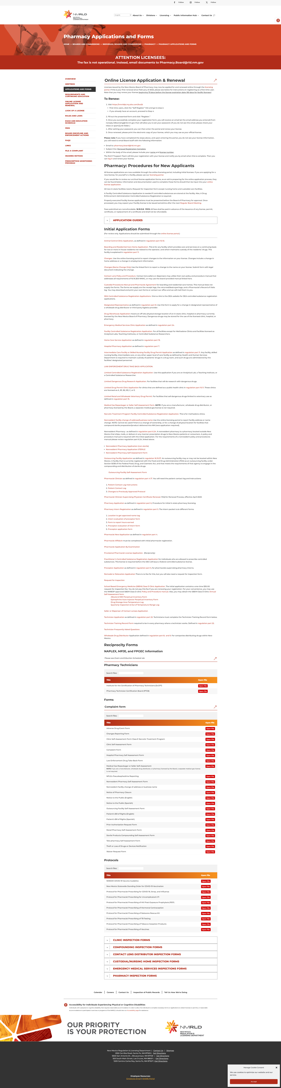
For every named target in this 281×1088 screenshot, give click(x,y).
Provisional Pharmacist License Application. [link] (123, 553)
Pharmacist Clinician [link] (113, 478)
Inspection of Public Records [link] (146, 992)
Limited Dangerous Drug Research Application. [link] (125, 381)
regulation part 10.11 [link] (195, 388)
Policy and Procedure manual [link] (155, 592)
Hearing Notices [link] (74, 156)
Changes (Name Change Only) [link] (117, 267)
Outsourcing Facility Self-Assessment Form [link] (128, 472)
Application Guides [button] (128, 220)
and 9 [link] (168, 636)
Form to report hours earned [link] (121, 522)
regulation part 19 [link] (152, 340)
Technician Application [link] (114, 617)
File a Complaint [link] (74, 151)
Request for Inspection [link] (114, 580)
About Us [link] (137, 15)
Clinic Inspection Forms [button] (131, 940)
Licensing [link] (164, 15)
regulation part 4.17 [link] (143, 478)
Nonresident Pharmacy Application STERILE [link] (126, 449)
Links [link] (68, 146)
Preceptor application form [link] (120, 529)
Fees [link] (67, 128)
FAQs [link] (67, 140)
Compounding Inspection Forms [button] (137, 947)
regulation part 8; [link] (157, 636)
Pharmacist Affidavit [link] (113, 541)
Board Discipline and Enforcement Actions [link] (77, 134)
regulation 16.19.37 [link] (153, 458)
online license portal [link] (170, 234)
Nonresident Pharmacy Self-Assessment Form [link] (126, 453)
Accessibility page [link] (133, 1010)
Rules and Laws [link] (73, 116)
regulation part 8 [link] (148, 305)
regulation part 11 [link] (131, 252)
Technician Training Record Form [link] (119, 623)
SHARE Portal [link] (148, 1079)
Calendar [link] (98, 992)
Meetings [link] (70, 84)
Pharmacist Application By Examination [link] (122, 547)
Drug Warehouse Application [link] (117, 314)
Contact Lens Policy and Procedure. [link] (120, 276)
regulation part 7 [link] (151, 346)
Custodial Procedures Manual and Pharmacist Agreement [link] (130, 285)
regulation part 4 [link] (149, 535)
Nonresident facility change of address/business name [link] (128, 420)
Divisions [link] (150, 15)
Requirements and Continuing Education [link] (77, 95)
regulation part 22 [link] (145, 617)
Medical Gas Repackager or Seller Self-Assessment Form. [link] (129, 405)
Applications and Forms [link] (78, 89)
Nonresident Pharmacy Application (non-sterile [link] (127, 446)
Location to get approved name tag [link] (124, 516)
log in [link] (110, 159)
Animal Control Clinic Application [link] (118, 241)
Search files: (111, 673)
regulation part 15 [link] (121, 399)
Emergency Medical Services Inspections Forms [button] (150, 968)
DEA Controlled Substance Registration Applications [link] (127, 296)
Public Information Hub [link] (185, 15)
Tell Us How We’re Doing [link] (175, 992)
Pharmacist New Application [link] (117, 535)
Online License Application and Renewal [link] (74, 104)
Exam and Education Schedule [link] (76, 122)
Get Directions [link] (159, 1053)
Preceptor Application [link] (114, 568)
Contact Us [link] (206, 15)
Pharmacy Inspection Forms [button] (135, 976)
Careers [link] (110, 992)
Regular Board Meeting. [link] (191, 203)
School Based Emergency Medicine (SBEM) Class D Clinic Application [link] (134, 586)
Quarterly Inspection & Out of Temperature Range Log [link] (135, 605)
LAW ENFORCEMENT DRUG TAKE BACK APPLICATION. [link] (128, 366)
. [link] (152, 331)
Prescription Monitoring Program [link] (78, 162)
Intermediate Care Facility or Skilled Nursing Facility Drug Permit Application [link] (138, 352)
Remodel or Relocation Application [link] (119, 574)
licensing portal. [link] (157, 175)
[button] (276, 1067)
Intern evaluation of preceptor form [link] (124, 519)
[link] (278, 20)
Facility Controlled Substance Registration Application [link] (128, 331)
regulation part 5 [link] (150, 509)
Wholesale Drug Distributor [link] (116, 636)
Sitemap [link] (170, 1051)
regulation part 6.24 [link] (147, 431)
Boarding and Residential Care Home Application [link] (126, 247)
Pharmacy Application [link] (114, 503)
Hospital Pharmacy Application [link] (118, 346)
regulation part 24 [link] (166, 325)
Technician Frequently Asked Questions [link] (122, 629)
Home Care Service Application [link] (118, 340)
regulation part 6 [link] (144, 503)
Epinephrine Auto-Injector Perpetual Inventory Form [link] (134, 600)
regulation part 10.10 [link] (155, 241)
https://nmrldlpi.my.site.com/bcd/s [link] (127, 104)
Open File (203, 686)
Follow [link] (181, 2)
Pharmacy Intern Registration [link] (117, 509)
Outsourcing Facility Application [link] (118, 458)
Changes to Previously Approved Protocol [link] (126, 492)
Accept (254, 1082)
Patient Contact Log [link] (117, 488)
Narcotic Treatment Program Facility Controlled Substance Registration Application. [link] (141, 414)
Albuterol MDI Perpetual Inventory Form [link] (129, 597)
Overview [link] (70, 79)
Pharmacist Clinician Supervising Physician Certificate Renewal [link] (132, 497)
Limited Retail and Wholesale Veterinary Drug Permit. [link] (128, 396)
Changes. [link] (108, 258)
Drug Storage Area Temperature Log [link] (127, 602)
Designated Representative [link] (116, 305)
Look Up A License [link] (74, 111)
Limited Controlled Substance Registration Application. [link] (128, 373)
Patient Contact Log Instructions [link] (122, 485)
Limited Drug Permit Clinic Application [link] (121, 388)
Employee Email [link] (133, 1079)
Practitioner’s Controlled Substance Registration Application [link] (131, 559)
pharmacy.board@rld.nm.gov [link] (127, 146)
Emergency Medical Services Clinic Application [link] (125, 325)
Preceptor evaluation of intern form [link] (124, 526)
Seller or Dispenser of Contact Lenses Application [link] (126, 611)
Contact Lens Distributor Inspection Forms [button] (147, 954)
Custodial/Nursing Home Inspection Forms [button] (146, 961)
